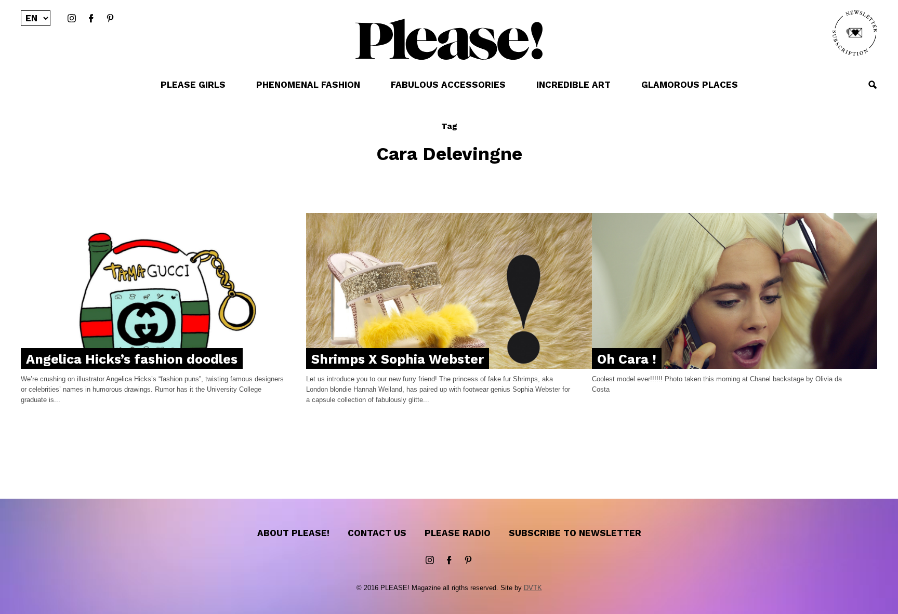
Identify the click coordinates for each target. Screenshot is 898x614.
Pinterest (110, 18)
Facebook (91, 18)
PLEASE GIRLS (193, 84)
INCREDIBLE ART (573, 84)
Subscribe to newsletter (575, 533)
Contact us (377, 533)
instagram (71, 18)
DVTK (533, 588)
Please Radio (458, 533)
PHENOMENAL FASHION (308, 84)
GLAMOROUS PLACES (689, 84)
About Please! (293, 533)
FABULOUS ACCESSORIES (448, 84)
